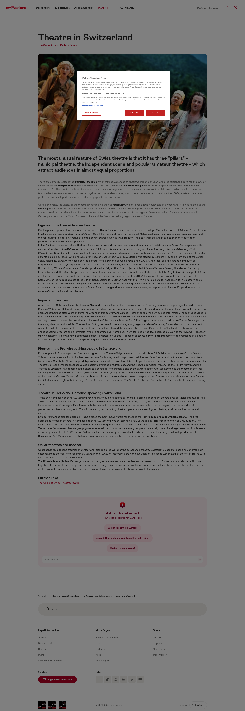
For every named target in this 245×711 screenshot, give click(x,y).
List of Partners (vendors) (92, 105)
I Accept (155, 112)
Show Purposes (91, 112)
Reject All (134, 112)
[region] (123, 95)
